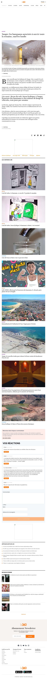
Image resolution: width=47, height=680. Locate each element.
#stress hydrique (6, 155)
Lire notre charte (7, 438)
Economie (15, 5)
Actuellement (4, 5)
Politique (10, 5)
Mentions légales (38, 652)
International (26, 5)
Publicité (14, 652)
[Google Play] (27, 671)
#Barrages (25, 155)
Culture (32, 5)
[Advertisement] (23, 18)
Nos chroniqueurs (5, 663)
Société (20, 5)
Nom (4, 507)
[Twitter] (21, 645)
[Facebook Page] (18, 645)
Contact (25, 652)
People (3, 660)
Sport (41, 5)
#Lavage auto (16, 155)
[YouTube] (23, 645)
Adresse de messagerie (9, 512)
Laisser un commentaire (23, 519)
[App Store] (19, 671)
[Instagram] (28, 645)
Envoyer (30, 636)
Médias (37, 5)
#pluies (38, 155)
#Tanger (32, 155)
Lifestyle (3, 662)
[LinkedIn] (26, 645)
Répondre (6, 451)
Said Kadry (5, 73)
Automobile (4, 659)
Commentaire (6, 492)
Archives (14, 653)
